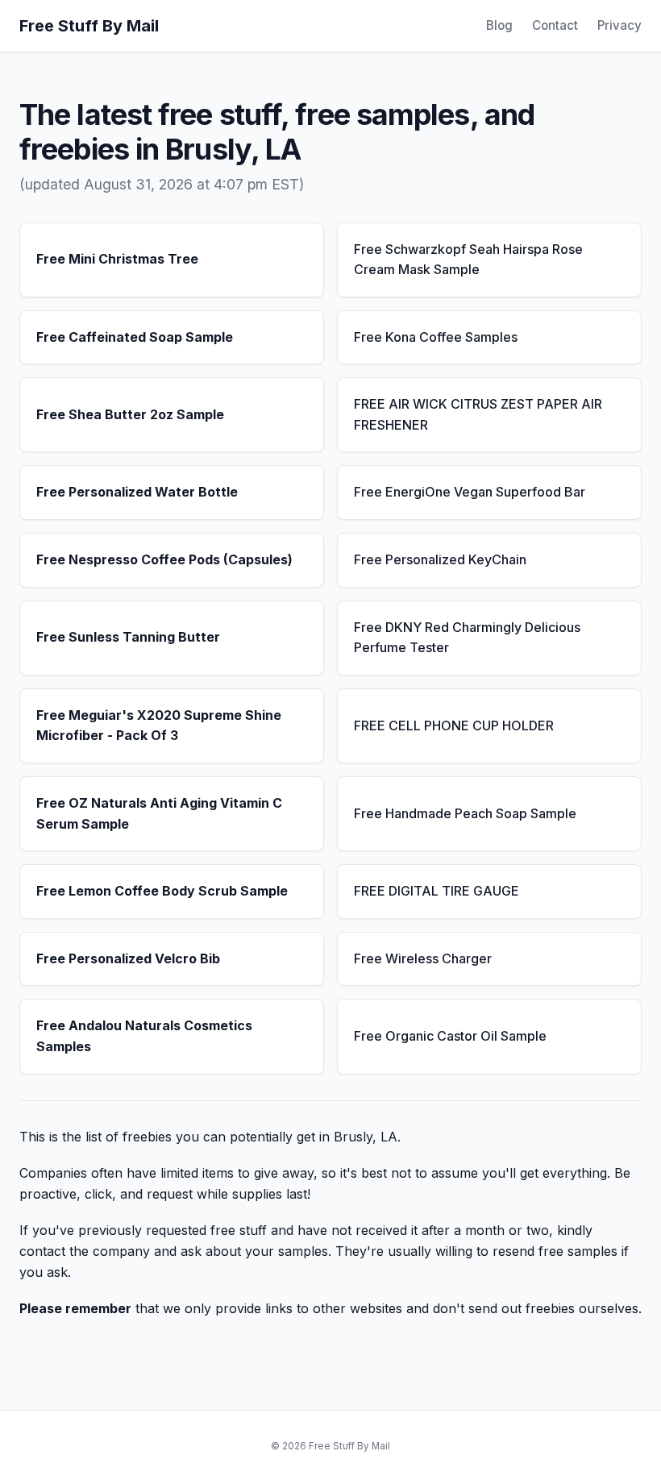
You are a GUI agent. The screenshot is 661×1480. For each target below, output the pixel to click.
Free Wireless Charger (423, 958)
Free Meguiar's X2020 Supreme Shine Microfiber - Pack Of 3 (158, 725)
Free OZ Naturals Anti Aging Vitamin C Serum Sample (159, 813)
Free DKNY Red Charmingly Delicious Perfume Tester (467, 637)
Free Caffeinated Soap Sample (134, 337)
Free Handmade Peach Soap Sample (465, 813)
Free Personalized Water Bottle (137, 492)
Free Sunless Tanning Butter (128, 637)
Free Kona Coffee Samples (436, 337)
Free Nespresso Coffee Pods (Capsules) (164, 559)
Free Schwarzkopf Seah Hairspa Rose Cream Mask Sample (468, 259)
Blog (499, 25)
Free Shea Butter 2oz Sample (130, 414)
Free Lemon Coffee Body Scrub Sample (162, 891)
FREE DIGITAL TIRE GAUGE (436, 891)
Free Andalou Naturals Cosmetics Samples (144, 1035)
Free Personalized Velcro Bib (128, 958)
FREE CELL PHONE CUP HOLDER (454, 725)
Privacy (619, 25)
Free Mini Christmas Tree (117, 259)
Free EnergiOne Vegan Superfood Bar (469, 492)
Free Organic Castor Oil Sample (450, 1036)
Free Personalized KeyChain (440, 559)
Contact (555, 25)
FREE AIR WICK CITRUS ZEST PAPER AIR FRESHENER (478, 414)
